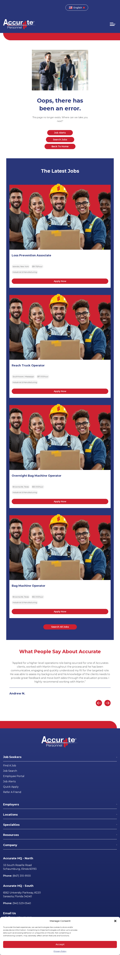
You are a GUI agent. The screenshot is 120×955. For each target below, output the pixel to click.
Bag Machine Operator (28, 585)
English (77, 7)
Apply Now (60, 281)
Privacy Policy (60, 951)
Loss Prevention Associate (31, 255)
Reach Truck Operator (28, 365)
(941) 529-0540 (22, 903)
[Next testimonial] (107, 703)
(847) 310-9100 (22, 875)
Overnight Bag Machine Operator (36, 475)
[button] (115, 921)
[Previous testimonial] (99, 703)
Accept (60, 944)
